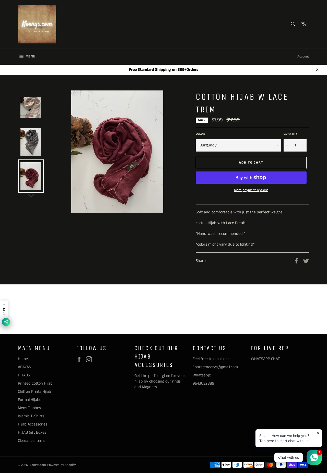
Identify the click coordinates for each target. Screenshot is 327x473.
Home (23, 359)
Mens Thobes (29, 408)
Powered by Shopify (61, 465)
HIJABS (24, 375)
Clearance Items (31, 441)
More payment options (251, 190)
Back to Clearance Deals (166, 309)
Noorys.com (37, 465)
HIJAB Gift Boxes (32, 432)
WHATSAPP (260, 359)
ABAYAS (24, 367)
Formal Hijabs (29, 400)
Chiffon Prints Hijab (34, 392)
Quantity (291, 134)
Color (200, 134)
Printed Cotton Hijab (35, 383)
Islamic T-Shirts (31, 416)
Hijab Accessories (32, 424)
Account (303, 56)
